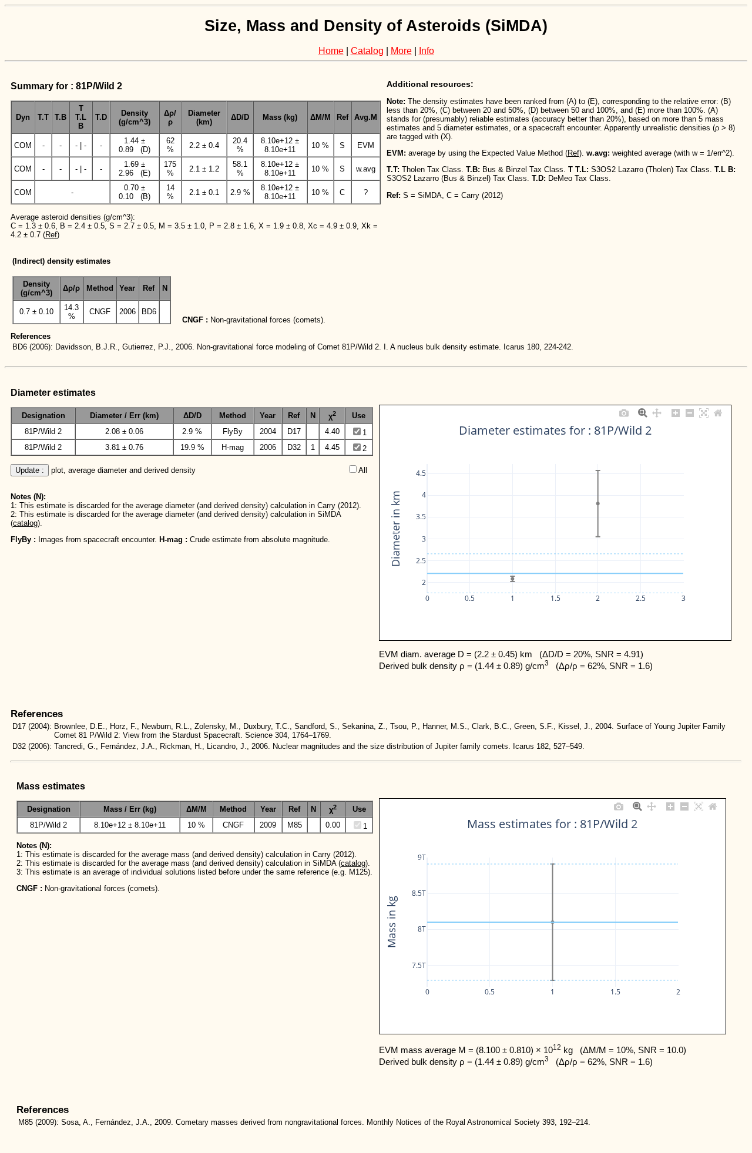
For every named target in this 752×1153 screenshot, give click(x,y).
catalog (25, 523)
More (401, 51)
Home (331, 51)
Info (426, 51)
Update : (29, 470)
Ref (51, 234)
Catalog (367, 51)
